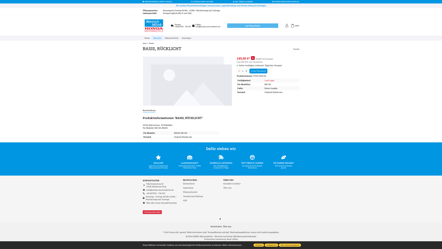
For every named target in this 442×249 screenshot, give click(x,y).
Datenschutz (189, 183)
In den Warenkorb (258, 71)
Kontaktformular (169, 203)
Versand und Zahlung (193, 196)
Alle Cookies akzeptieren (290, 245)
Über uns (228, 180)
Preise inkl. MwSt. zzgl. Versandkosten (250, 62)
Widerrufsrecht (190, 192)
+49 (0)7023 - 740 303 (182, 26)
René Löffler (232, 239)
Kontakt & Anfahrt (232, 183)
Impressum (188, 188)
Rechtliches (190, 180)
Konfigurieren (271, 245)
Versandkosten (214, 232)
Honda (296, 49)
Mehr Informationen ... (232, 245)
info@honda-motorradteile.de (207, 26)
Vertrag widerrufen (152, 212)
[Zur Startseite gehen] (154, 26)
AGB (185, 200)
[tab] (149, 110)
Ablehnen (258, 245)
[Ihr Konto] (287, 26)
